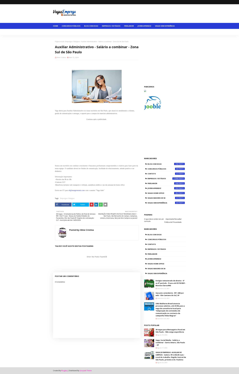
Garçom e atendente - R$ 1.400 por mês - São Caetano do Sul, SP (170, 294)
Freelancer (163, 183)
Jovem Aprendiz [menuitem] (144, 26)
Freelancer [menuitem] (129, 26)
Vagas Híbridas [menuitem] (103, 32)
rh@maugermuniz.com (77, 190)
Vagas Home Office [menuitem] (84, 32)
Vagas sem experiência (163, 203)
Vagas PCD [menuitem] (118, 32)
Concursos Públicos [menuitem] (71, 26)
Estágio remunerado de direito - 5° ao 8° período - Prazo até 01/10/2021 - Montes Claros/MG (171, 283)
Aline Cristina (61, 57)
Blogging (64, 371)
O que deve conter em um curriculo (154, 220)
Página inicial (59, 41)
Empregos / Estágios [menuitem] (111, 26)
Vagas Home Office (163, 193)
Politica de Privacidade (172, 222)
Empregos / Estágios (72, 41)
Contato (163, 174)
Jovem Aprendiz (163, 188)
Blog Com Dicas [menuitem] (91, 26)
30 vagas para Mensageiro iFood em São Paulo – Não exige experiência (170, 330)
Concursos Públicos (163, 169)
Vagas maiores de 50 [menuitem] (64, 32)
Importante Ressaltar (174, 219)
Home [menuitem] (55, 26)
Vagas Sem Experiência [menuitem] (165, 26)
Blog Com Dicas (163, 164)
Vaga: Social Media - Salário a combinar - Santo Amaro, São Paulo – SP (170, 342)
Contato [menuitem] (131, 32)
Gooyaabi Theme (86, 371)
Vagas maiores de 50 (163, 198)
